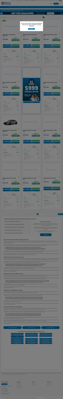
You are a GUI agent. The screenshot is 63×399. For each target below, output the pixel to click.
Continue (31, 28)
